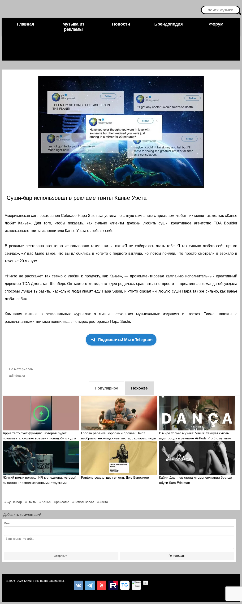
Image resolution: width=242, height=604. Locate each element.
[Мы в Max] (136, 585)
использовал (84, 502)
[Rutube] (113, 585)
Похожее (139, 388)
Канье (46, 502)
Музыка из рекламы (73, 27)
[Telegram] (90, 585)
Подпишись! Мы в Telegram (125, 339)
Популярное (106, 388)
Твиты (31, 502)
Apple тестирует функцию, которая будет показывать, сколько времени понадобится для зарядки (39, 438)
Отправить (61, 556)
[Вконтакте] (78, 585)
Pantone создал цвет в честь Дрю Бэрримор (115, 477)
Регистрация (177, 555)
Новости (121, 24)
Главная (25, 24)
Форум (216, 24)
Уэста (103, 502)
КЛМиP (28, 580)
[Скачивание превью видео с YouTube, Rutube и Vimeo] (125, 585)
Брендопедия (168, 24)
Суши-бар (14, 502)
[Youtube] (101, 585)
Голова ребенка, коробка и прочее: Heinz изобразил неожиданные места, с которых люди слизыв (118, 438)
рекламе (62, 502)
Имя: (7, 523)
